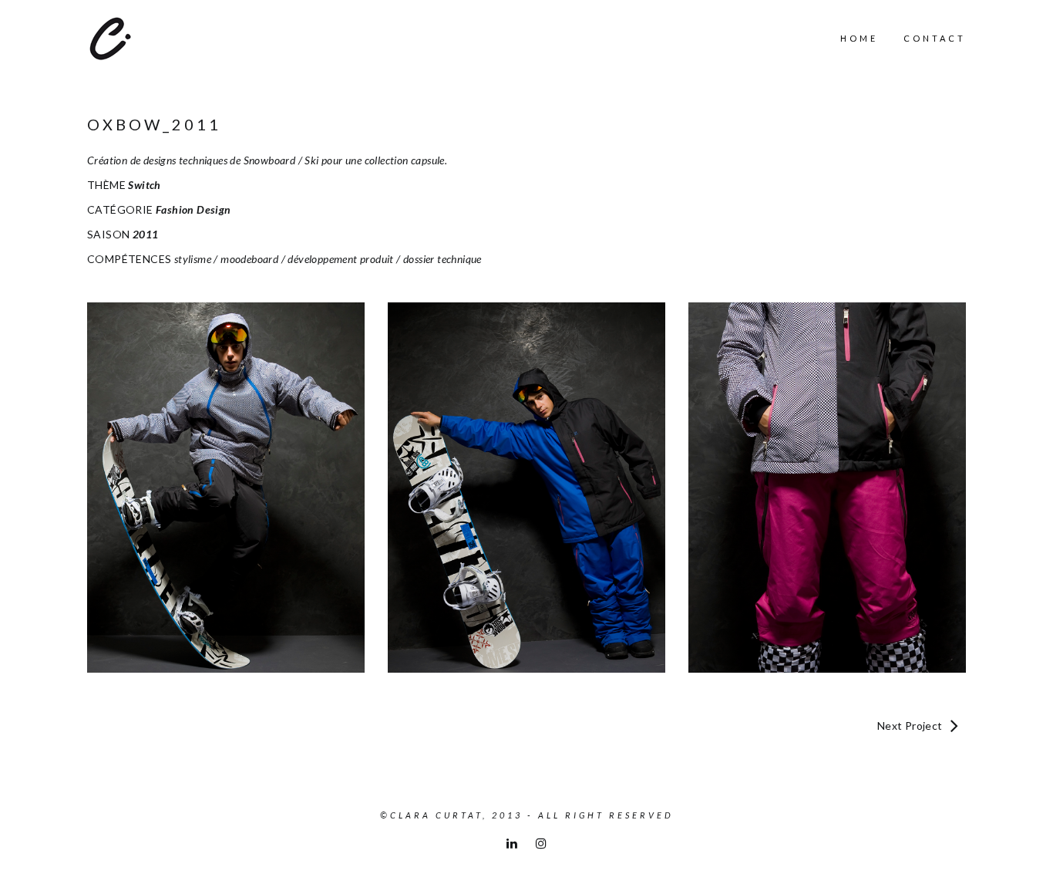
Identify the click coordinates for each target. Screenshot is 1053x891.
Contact (934, 38)
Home (859, 38)
